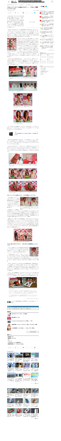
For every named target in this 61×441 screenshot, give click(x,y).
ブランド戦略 (13, 308)
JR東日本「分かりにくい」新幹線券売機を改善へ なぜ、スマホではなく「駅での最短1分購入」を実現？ (47, 25)
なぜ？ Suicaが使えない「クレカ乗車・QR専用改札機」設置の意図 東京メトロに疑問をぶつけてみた (47, 17)
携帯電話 (27, 308)
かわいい (34, 307)
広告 (9, 308)
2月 (45, 57)
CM (21, 307)
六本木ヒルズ (18, 308)
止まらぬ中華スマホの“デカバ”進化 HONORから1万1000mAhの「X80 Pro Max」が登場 (47, 32)
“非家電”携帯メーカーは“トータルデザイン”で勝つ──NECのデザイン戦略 (24, 324)
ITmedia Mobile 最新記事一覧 (44, 6)
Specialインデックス (44, 72)
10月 (51, 56)
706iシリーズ (10, 307)
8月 (42, 56)
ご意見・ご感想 (43, 68)
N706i (12, 17)
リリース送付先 (43, 69)
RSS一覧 (42, 74)
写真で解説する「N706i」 (15, 317)
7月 (49, 57)
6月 (45, 56)
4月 (42, 57)
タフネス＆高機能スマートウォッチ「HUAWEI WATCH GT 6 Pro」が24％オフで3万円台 (47, 36)
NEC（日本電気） (15, 307)
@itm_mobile (43, 6)
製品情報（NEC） (11, 336)
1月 (40, 58)
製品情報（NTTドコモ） (12, 338)
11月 (49, 56)
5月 (40, 57)
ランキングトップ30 (51, 50)
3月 (49, 58)
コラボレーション (29, 307)
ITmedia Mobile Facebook (41, 6)
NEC (8, 339)
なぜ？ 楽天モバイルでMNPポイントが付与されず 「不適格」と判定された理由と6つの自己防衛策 (47, 13)
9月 (40, 56)
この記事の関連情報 (32, 331)
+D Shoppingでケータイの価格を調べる (14, 342)
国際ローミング (23, 308)
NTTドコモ (24, 307)
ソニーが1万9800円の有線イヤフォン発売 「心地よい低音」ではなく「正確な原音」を (47, 43)
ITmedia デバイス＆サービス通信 (40, 6)
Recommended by (33, 383)
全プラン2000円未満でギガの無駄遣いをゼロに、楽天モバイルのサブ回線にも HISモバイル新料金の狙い (47, 28)
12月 (47, 56)
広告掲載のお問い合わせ (44, 71)
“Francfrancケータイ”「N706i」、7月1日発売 (19, 313)
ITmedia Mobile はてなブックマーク (46, 6)
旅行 (30, 308)
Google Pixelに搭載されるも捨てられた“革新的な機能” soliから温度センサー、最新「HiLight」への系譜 (47, 21)
